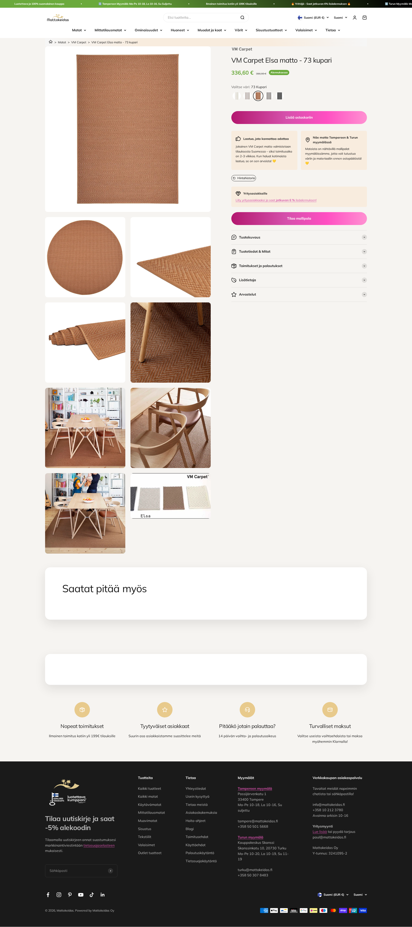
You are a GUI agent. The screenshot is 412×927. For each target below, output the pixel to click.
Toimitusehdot (197, 837)
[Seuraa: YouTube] (81, 895)
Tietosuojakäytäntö (201, 861)
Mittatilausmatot (108, 30)
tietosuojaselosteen (99, 845)
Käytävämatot (149, 804)
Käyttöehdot (196, 845)
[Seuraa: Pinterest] (70, 895)
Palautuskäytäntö (200, 853)
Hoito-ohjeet (196, 820)
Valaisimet (304, 30)
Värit (239, 30)
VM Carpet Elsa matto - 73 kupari (114, 42)
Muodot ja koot (210, 30)
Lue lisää (320, 831)
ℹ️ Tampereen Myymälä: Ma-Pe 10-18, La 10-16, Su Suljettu (135, 3)
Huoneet (178, 30)
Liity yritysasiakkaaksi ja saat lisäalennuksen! (276, 200)
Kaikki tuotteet (149, 788)
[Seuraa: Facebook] (48, 895)
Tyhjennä (228, 17)
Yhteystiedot (196, 788)
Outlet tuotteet (150, 853)
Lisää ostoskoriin (299, 117)
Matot (77, 30)
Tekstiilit (144, 837)
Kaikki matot (148, 796)
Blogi (190, 829)
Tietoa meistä (197, 804)
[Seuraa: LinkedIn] (103, 895)
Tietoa (331, 30)
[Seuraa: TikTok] (92, 895)
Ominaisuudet (146, 30)
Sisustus (144, 829)
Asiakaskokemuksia (201, 812)
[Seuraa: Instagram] (59, 895)
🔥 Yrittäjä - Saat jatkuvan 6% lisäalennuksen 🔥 (321, 3)
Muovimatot (147, 820)
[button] (243, 178)
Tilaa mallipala (299, 218)
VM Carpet (78, 42)
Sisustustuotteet (269, 30)
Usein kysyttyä (197, 796)
